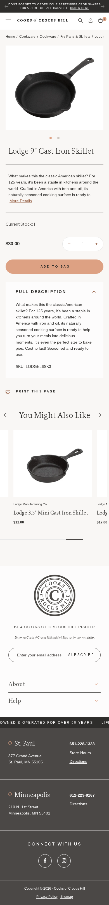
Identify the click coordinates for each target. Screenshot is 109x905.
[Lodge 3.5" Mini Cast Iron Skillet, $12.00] (52, 463)
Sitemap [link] (66, 897)
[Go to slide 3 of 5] (40, 539)
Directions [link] (78, 761)
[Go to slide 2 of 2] (58, 138)
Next (102, 6)
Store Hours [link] (80, 753)
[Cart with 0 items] (100, 20)
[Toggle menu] (8, 20)
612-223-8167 (82, 795)
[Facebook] (45, 861)
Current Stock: (20, 224)
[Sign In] (90, 20)
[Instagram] (64, 861)
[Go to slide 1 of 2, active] (50, 138)
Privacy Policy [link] (47, 897)
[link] (54, 595)
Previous (7, 6)
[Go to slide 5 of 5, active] (74, 539)
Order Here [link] (79, 8)
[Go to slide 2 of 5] (23, 539)
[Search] (80, 20)
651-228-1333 (82, 744)
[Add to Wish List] (3, 435)
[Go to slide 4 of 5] (57, 539)
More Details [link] (21, 201)
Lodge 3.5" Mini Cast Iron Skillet (50, 512)
